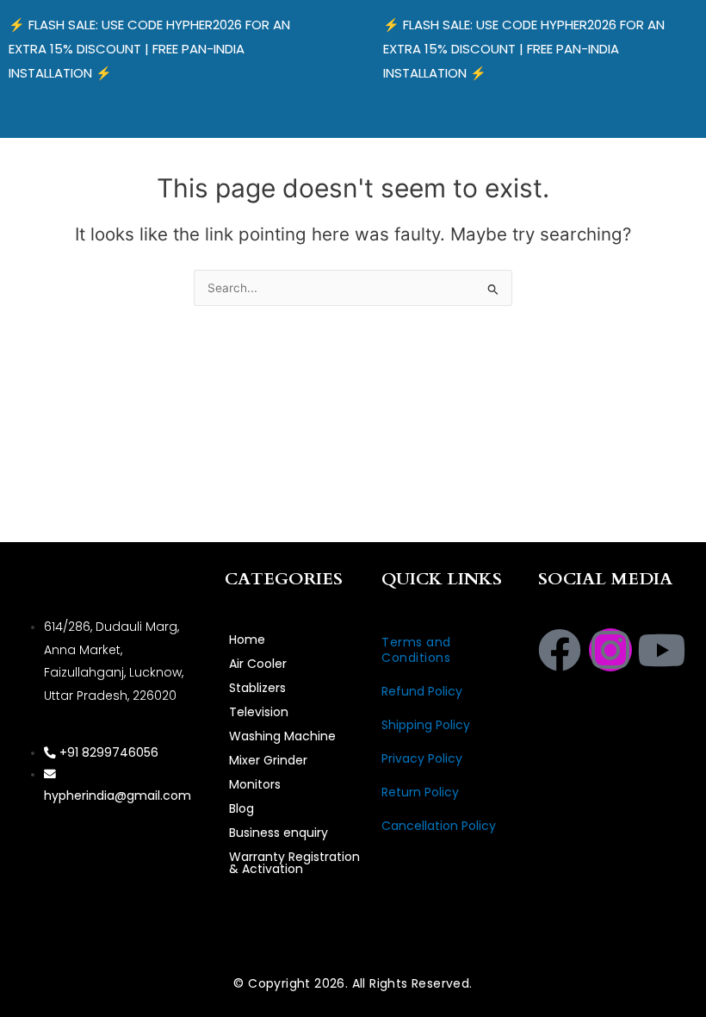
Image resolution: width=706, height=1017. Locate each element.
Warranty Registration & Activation (294, 862)
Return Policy (420, 792)
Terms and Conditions (416, 649)
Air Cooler (258, 663)
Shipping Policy (425, 724)
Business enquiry (278, 832)
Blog (241, 808)
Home (247, 639)
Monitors (255, 784)
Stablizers (257, 687)
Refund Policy (421, 691)
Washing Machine (282, 736)
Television (258, 712)
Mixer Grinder (268, 760)
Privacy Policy (421, 758)
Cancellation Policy (438, 825)
